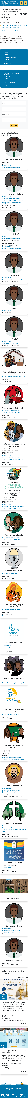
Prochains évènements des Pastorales (12, 31)
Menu (25, 1097)
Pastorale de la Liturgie (14, 570)
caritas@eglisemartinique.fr (11, 410)
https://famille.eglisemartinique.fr (13, 539)
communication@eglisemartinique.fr (14, 506)
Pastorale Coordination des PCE (14, 373)
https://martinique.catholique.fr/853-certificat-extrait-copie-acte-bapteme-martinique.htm (13, 202)
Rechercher (14, 125)
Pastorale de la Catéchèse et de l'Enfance (14, 445)
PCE (5, 73)
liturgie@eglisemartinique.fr (12, 573)
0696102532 (7, 616)
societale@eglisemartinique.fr (12, 828)
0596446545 (7, 237)
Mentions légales (8, 1088)
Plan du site (19, 1088)
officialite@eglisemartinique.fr (12, 343)
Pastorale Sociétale (14, 823)
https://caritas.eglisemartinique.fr (13, 412)
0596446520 (7, 456)
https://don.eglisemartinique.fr (12, 932)
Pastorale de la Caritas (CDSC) (14, 408)
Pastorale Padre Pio (14, 785)
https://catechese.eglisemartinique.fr (14, 459)
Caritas (6, 78)
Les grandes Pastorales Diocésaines (12, 29)
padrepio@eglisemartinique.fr (12, 790)
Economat (14, 308)
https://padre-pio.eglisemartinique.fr (14, 792)
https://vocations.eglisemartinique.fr (14, 683)
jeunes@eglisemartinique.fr (11, 647)
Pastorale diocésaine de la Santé (14, 710)
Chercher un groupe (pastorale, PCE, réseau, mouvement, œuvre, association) (14, 26)
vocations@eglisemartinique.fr (12, 681)
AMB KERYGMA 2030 (14, 159)
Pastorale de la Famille (14, 535)
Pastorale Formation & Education (14, 746)
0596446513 (7, 505)
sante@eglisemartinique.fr (11, 714)
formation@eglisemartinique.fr (12, 757)
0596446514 (7, 342)
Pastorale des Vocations (14, 678)
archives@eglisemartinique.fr (12, 198)
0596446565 (7, 928)
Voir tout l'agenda (23, 977)
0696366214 (7, 645)
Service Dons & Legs (14, 926)
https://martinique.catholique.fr (12, 508)
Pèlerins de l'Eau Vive (14, 863)
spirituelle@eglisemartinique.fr (12, 609)
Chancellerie (14, 275)
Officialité (14, 339)
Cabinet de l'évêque (14, 234)
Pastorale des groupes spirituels (14, 605)
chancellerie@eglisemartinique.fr (13, 280)
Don (21, 1097)
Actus (17, 1097)
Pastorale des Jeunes (14, 642)
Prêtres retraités (14, 898)
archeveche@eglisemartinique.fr (13, 167)
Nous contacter (13, 1090)
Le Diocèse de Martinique (14, 9)
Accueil (2, 1097)
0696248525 (7, 867)
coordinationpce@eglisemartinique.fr (14, 376)
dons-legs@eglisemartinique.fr (12, 930)
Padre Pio (6, 82)
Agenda (13, 1097)
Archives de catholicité (14, 194)
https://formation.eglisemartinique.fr (14, 759)
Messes (7, 1097)
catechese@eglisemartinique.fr (12, 457)
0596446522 (7, 197)
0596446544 (7, 788)
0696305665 (7, 826)
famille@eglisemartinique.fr (11, 537)
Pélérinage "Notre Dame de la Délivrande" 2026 (14, 1051)
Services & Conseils (14, 960)
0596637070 (7, 166)
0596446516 (7, 278)
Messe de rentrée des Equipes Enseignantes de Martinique (14, 1003)
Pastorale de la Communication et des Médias (14, 493)
